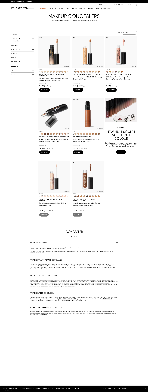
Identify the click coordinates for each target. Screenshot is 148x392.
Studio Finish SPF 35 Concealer (77, 267)
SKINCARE (82, 8)
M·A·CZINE (91, 8)
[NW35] (90, 71)
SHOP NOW (121, 152)
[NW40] (59, 134)
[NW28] (62, 196)
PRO (97, 8)
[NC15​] (65, 71)
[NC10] (48, 196)
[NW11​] (54, 71)
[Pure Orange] (122, 71)
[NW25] (84, 71)
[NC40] (81, 71)
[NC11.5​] (57, 71)
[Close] (145, 389)
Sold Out (44, 214)
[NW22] (42, 134)
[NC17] (93, 71)
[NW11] (87, 71)
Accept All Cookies (120, 388)
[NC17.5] (84, 196)
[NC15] (54, 196)
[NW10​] (51, 71)
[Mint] (119, 71)
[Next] (68, 71)
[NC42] (54, 134)
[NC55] (48, 134)
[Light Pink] (113, 71)
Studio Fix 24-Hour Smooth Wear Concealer (54, 283)
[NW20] (57, 196)
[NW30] (62, 134)
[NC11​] (48, 71)
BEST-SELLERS (59, 8)
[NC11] (96, 71)
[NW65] (87, 196)
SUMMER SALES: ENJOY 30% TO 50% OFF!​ (21, 1)
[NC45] (78, 71)
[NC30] (51, 196)
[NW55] (75, 196)
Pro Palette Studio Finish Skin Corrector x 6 (66, 313)
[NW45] (93, 134)
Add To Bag (44, 89)
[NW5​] (42, 71)
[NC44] (99, 196)
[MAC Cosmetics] (22, 8)
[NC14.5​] (62, 71)
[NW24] (65, 196)
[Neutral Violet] (116, 71)
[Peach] (107, 71)
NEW (51, 8)
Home (12, 26)
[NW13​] (59, 71)
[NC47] (99, 71)
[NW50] (45, 134)
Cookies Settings (105, 388)
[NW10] (42, 196)
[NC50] (96, 134)
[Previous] (40, 71)
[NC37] (57, 134)
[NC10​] (45, 71)
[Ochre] (110, 71)
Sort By (119, 32)
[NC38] (51, 134)
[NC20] (75, 71)
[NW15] (45, 196)
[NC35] (75, 134)
